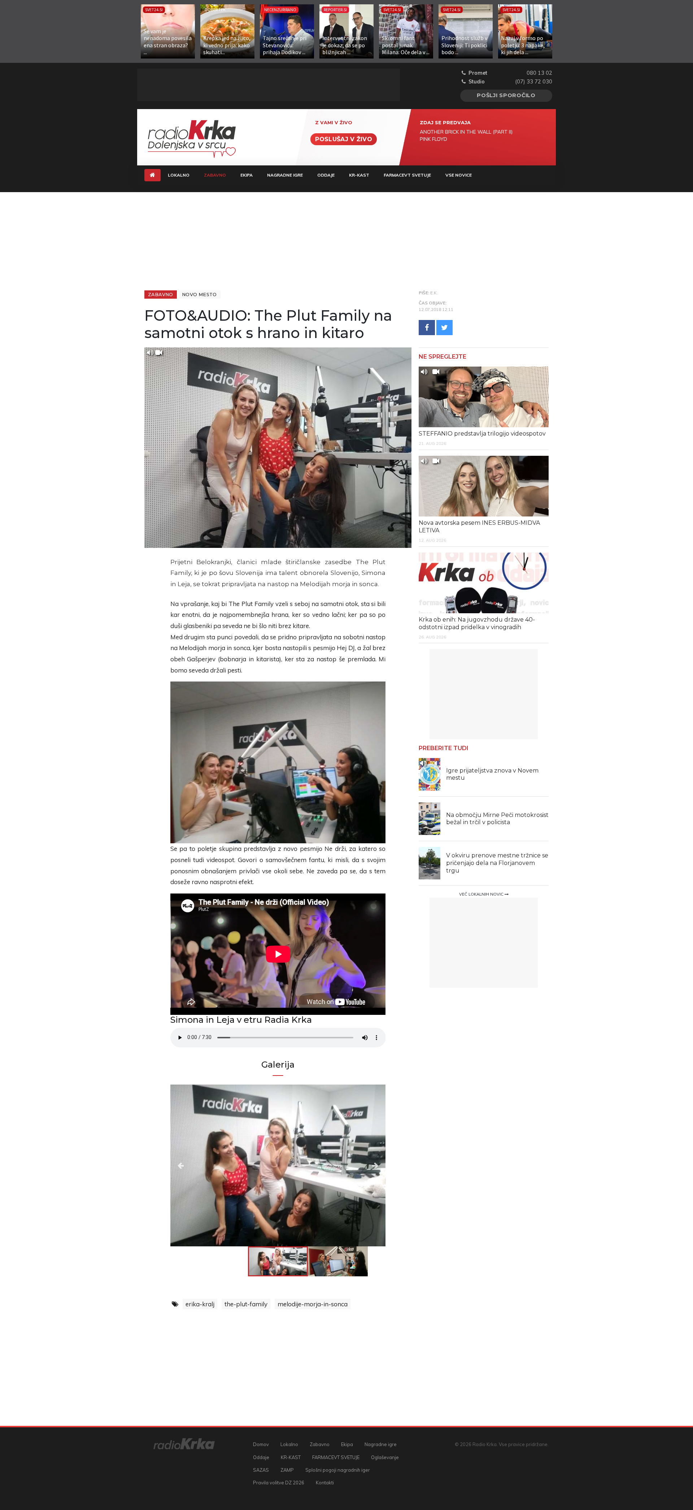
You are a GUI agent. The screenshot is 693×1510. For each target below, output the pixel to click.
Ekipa (246, 175)
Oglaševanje (385, 1457)
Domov (261, 1444)
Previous (202, 1165)
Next (353, 1165)
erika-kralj (200, 1304)
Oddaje (326, 175)
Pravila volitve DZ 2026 (278, 1482)
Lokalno (178, 175)
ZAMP (287, 1470)
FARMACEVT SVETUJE (407, 175)
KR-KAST (359, 175)
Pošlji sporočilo (506, 95)
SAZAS (261, 1470)
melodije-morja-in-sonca (313, 1304)
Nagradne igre (285, 175)
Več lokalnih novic (482, 894)
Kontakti (325, 1482)
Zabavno (218, 175)
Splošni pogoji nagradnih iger (337, 1470)
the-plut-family (246, 1304)
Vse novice (458, 175)
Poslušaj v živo (343, 139)
